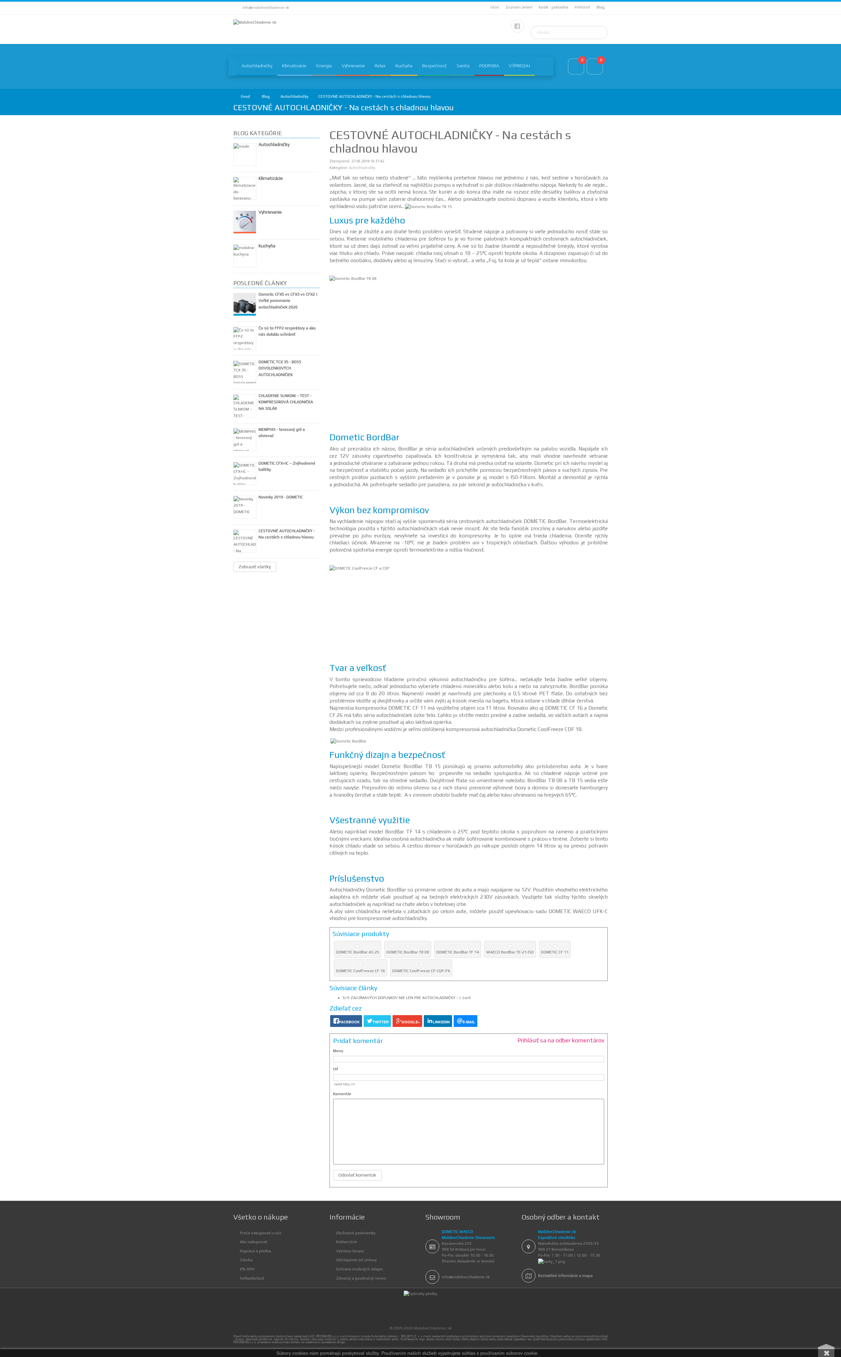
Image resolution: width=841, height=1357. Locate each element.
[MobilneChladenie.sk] (254, 22)
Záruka (246, 1260)
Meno (338, 1051)
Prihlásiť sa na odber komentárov (560, 1040)
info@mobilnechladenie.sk (265, 8)
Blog (600, 7)
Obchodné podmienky (355, 1233)
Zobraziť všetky (255, 566)
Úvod (245, 96)
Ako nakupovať (253, 1242)
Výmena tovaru (350, 1251)
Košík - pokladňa (553, 7)
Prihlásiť (582, 7)
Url (335, 1069)
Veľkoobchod (252, 1278)
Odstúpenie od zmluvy (356, 1260)
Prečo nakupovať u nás (261, 1233)
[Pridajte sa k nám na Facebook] (517, 25)
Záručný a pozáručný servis (361, 1278)
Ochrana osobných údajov (359, 1269)
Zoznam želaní (519, 7)
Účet (494, 7)
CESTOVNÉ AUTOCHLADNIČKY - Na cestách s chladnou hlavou (374, 96)
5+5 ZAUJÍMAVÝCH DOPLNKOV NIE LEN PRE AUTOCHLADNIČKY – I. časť (407, 997)
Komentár (342, 1094)
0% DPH (247, 1269)
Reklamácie (346, 1242)
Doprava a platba (255, 1251)
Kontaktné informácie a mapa (565, 1275)
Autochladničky (294, 96)
